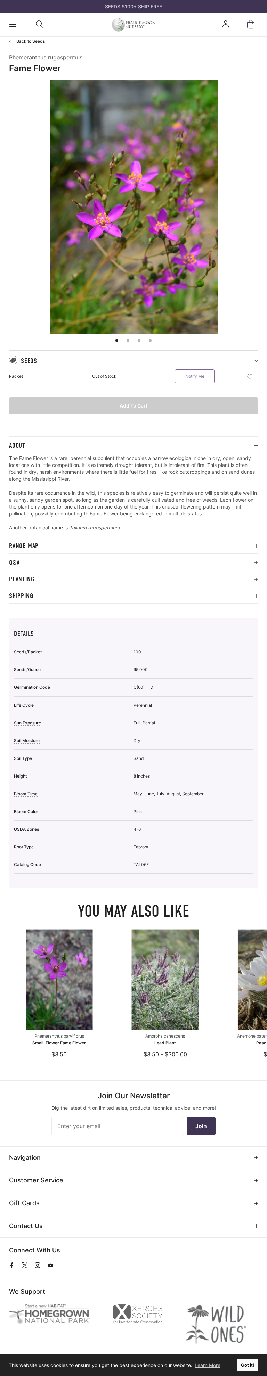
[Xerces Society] (143, 1315)
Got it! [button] (247, 1365)
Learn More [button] (207, 1365)
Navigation (25, 1157)
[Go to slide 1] (116, 340)
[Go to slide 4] (150, 340)
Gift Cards (24, 1203)
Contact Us (26, 1226)
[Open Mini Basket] (252, 24)
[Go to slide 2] (128, 340)
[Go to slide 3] (139, 340)
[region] (133, 496)
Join (201, 1126)
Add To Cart (133, 406)
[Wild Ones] (221, 1324)
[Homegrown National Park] (55, 1314)
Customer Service (36, 1180)
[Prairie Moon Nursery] (133, 25)
